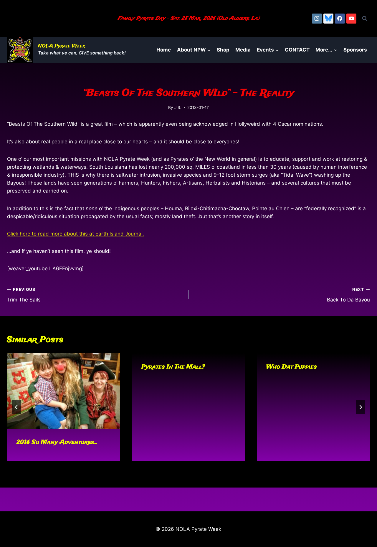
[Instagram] (317, 19)
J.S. (177, 107)
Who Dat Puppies (291, 367)
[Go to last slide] (16, 407)
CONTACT (297, 50)
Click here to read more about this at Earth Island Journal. (75, 234)
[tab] (176, 466)
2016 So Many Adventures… (56, 442)
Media (243, 50)
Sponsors (355, 50)
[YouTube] (351, 19)
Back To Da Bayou (348, 295)
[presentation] (63, 391)
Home (163, 50)
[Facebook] (340, 19)
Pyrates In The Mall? (173, 367)
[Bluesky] (328, 19)
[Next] (360, 407)
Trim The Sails (24, 295)
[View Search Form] (364, 18)
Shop (223, 50)
